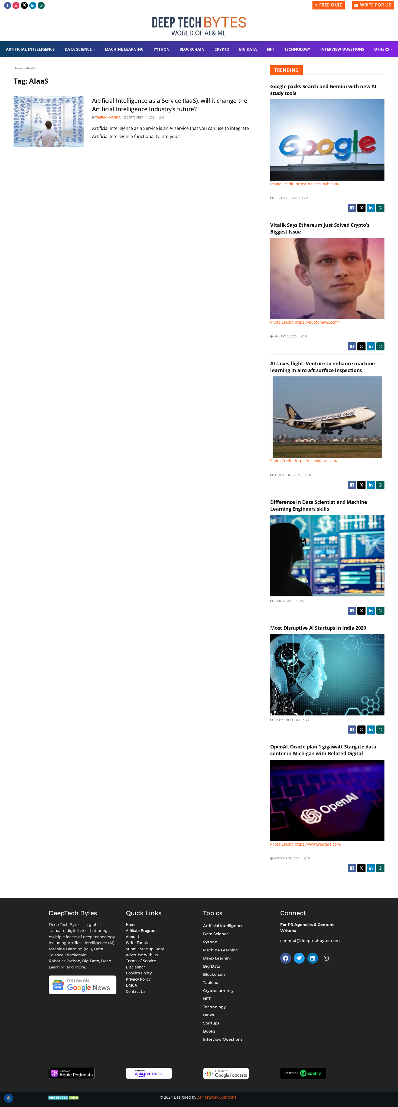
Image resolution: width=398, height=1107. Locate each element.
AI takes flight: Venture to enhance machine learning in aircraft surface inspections (322, 366)
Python (161, 49)
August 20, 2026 (285, 198)
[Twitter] (299, 958)
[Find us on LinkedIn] (32, 5)
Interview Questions (342, 49)
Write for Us (375, 5)
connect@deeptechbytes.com (310, 940)
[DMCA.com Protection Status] (64, 1097)
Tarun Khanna (108, 117)
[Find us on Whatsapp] (41, 5)
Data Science (78, 49)
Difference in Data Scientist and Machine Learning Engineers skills (318, 505)
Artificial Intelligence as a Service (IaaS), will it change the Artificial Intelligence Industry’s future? (169, 104)
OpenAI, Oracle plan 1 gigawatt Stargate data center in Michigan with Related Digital (323, 750)
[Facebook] (285, 958)
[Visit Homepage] (199, 26)
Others (381, 49)
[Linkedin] (312, 958)
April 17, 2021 (283, 601)
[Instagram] (326, 958)
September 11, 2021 (141, 117)
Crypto (221, 49)
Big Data (248, 49)
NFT (270, 49)
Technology (297, 49)
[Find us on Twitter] (24, 5)
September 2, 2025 (287, 475)
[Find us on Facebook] (7, 5)
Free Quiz (330, 5)
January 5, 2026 (284, 336)
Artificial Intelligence (30, 49)
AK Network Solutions (216, 1097)
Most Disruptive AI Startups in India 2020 (318, 628)
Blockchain (192, 49)
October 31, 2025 (286, 858)
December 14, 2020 (287, 720)
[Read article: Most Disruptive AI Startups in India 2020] (327, 674)
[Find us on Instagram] (15, 5)
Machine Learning (124, 49)
